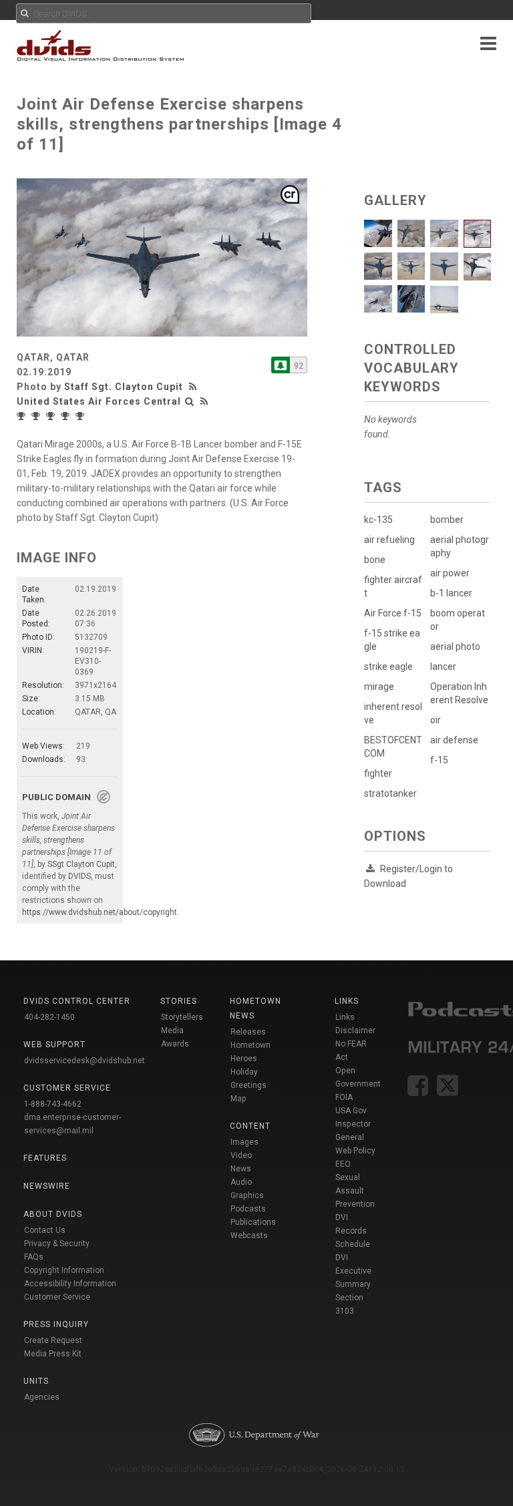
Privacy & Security (57, 1243)
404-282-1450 (49, 1017)
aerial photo (455, 646)
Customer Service (57, 1297)
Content (250, 1126)
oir (435, 720)
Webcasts (249, 1235)
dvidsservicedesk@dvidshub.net (84, 1060)
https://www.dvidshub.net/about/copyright (99, 912)
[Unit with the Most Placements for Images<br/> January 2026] (23, 416)
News (240, 1168)
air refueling (389, 539)
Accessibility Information (70, 1283)
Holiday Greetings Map (248, 1085)
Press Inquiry (56, 1324)
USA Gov (351, 1110)
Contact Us (44, 1230)
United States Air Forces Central (99, 401)
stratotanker (390, 793)
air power (450, 573)
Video (241, 1155)
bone (374, 559)
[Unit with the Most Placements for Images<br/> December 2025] (37, 416)
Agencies (41, 1397)
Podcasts (248, 1208)
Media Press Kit (52, 1353)
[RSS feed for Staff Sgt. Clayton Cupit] (194, 386)
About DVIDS (52, 1214)
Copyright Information (64, 1270)
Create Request (53, 1340)
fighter (378, 773)
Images (244, 1142)
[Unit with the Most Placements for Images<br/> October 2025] (67, 416)
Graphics (247, 1195)
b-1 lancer (451, 593)
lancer (443, 666)
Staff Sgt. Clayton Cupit (123, 386)
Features (45, 1158)
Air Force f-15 (392, 613)
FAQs (33, 1257)
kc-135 (378, 519)
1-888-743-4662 (52, 1104)
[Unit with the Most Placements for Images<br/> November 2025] (52, 416)
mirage (379, 686)
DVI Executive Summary (353, 1271)
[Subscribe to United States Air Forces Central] (280, 365)
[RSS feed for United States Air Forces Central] (204, 401)
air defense (454, 740)
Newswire (46, 1186)
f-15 (439, 760)
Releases (248, 1032)
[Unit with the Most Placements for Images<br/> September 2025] (81, 416)
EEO (343, 1164)
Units (36, 1381)
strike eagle (388, 666)
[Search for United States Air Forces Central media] (190, 401)
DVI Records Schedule (352, 1231)
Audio (241, 1182)
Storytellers (182, 1017)
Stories (178, 1001)
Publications (253, 1222)
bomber (447, 519)
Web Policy (355, 1150)
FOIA (344, 1097)
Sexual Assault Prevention (355, 1191)
